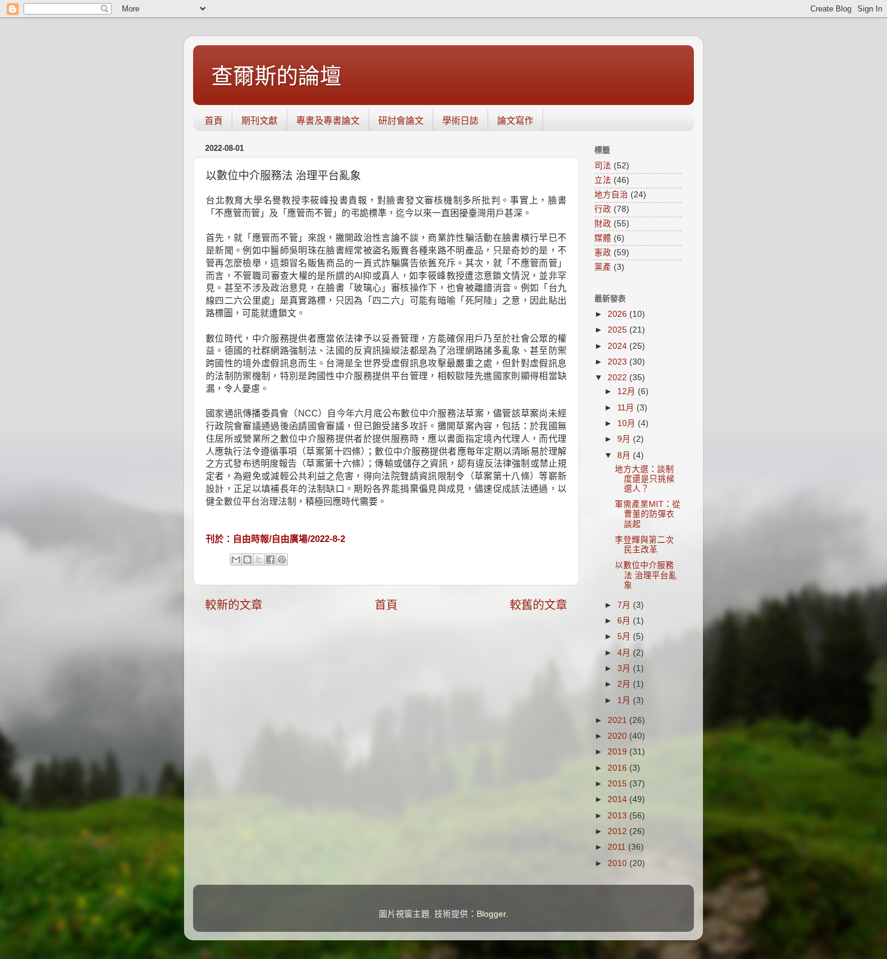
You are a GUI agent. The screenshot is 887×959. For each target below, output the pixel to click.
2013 (618, 815)
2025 (618, 329)
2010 (618, 863)
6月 (625, 620)
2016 (618, 768)
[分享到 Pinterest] (282, 559)
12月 (627, 391)
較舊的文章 (538, 605)
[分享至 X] (259, 559)
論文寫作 (515, 120)
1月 (625, 700)
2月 (625, 684)
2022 (618, 377)
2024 (618, 346)
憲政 (602, 252)
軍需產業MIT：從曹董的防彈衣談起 (648, 514)
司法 (602, 165)
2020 (618, 736)
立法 (602, 180)
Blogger (491, 914)
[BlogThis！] (247, 559)
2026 (618, 314)
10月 (627, 423)
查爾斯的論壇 (276, 76)
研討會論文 (401, 120)
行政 (602, 209)
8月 (625, 455)
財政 (602, 223)
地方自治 (611, 194)
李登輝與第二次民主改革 (644, 544)
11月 (627, 407)
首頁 (214, 120)
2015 (618, 783)
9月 (625, 439)
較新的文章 (233, 605)
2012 (618, 831)
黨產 (602, 267)
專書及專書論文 (328, 120)
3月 (625, 668)
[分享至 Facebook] (270, 559)
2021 (618, 720)
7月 (625, 605)
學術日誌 (460, 120)
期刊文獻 (259, 120)
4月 (625, 652)
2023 (618, 361)
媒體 (602, 238)
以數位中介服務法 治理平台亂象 (646, 575)
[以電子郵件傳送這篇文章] (236, 559)
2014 (618, 799)
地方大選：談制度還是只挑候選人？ (645, 479)
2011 (618, 847)
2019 (618, 751)
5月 (625, 636)
